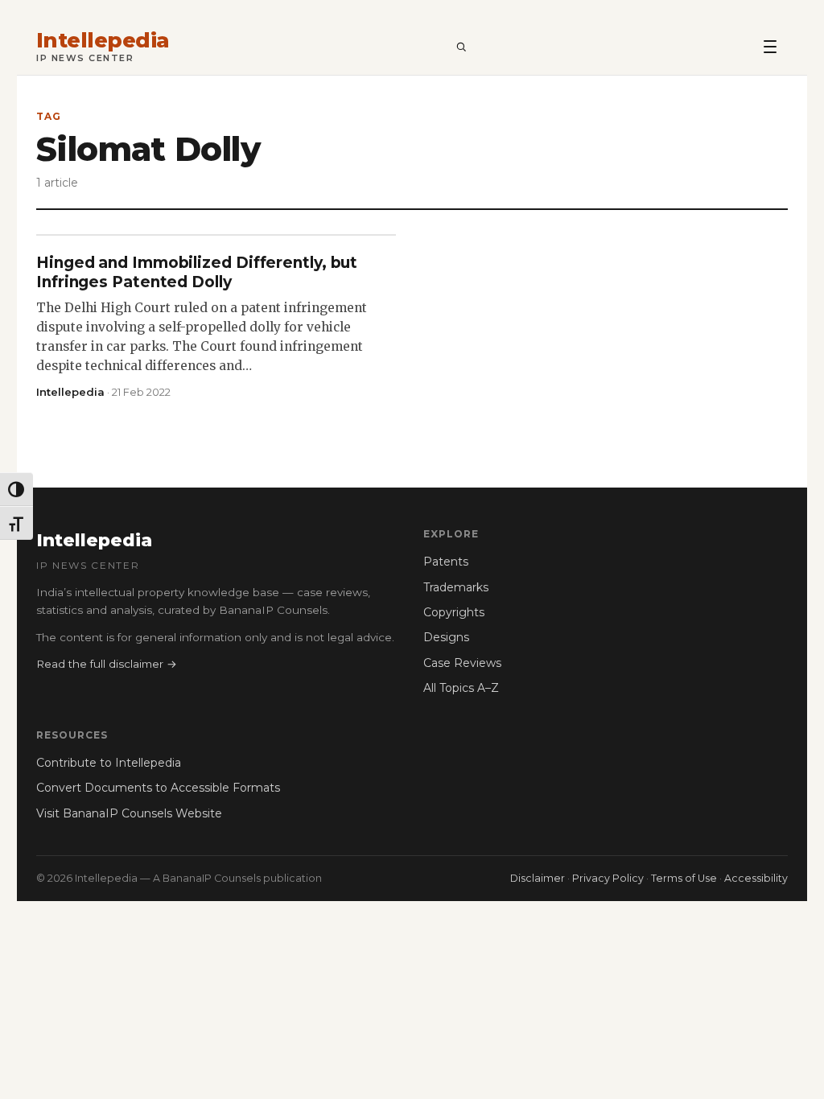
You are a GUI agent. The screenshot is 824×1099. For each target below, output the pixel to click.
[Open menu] (770, 46)
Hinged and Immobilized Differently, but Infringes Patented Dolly (196, 272)
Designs (446, 637)
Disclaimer (537, 878)
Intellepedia (103, 40)
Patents (445, 561)
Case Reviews (462, 663)
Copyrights (453, 612)
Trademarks (455, 587)
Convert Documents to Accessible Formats (158, 787)
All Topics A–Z (461, 688)
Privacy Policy (608, 878)
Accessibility (756, 878)
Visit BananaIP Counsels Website (129, 813)
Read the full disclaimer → (106, 663)
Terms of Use (684, 878)
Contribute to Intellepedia (108, 762)
